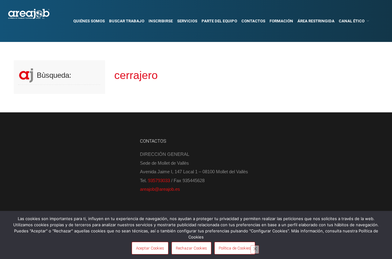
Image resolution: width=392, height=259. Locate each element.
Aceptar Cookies (150, 248)
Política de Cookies (235, 248)
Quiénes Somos (89, 21)
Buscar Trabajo (126, 21)
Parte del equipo (219, 21)
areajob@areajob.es (160, 189)
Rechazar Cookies (191, 248)
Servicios (187, 21)
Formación (281, 21)
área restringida (315, 21)
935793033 (159, 180)
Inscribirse (161, 21)
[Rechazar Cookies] (255, 249)
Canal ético (351, 21)
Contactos (253, 21)
